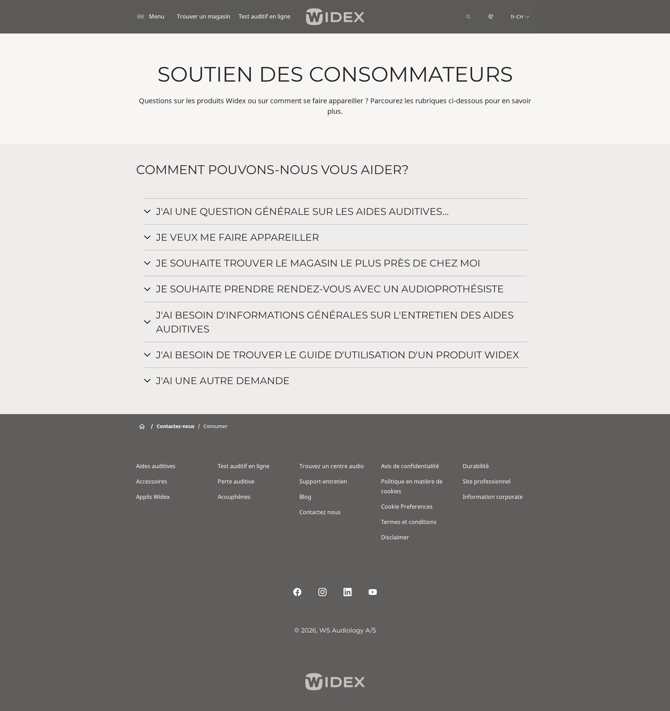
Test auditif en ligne (264, 16)
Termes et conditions (409, 522)
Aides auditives (156, 466)
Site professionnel (487, 481)
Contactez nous (320, 512)
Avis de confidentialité (410, 466)
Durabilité (476, 466)
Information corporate (493, 497)
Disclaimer (395, 537)
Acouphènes (234, 497)
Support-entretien (323, 481)
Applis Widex (153, 497)
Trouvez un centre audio (331, 466)
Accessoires (151, 481)
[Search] (468, 17)
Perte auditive (236, 481)
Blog (305, 497)
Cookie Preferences (407, 506)
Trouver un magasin (203, 16)
